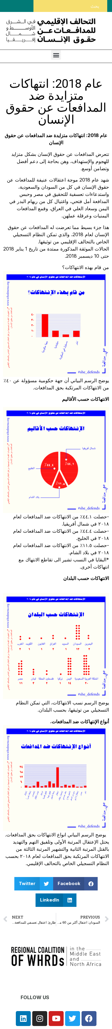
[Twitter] (72, 1018)
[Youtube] (56, 1018)
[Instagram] (39, 1018)
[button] (56, 55)
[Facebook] (89, 1018)
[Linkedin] (23, 1018)
